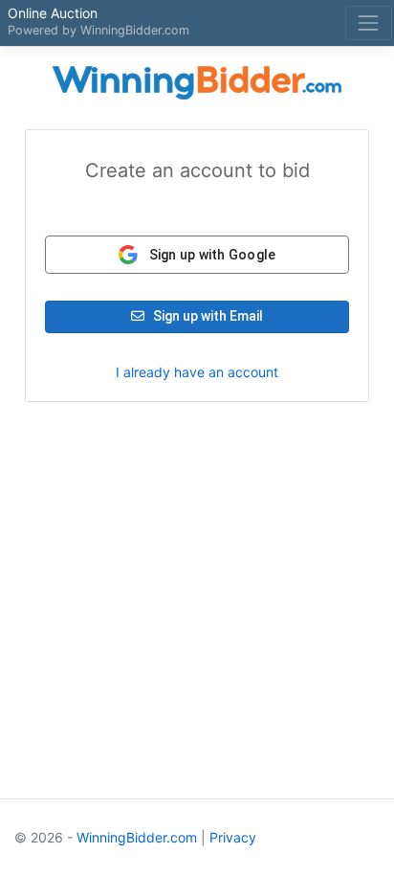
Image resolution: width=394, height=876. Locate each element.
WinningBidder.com (134, 30)
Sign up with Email (206, 316)
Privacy (232, 837)
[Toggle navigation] (368, 22)
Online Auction (53, 13)
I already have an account (197, 372)
